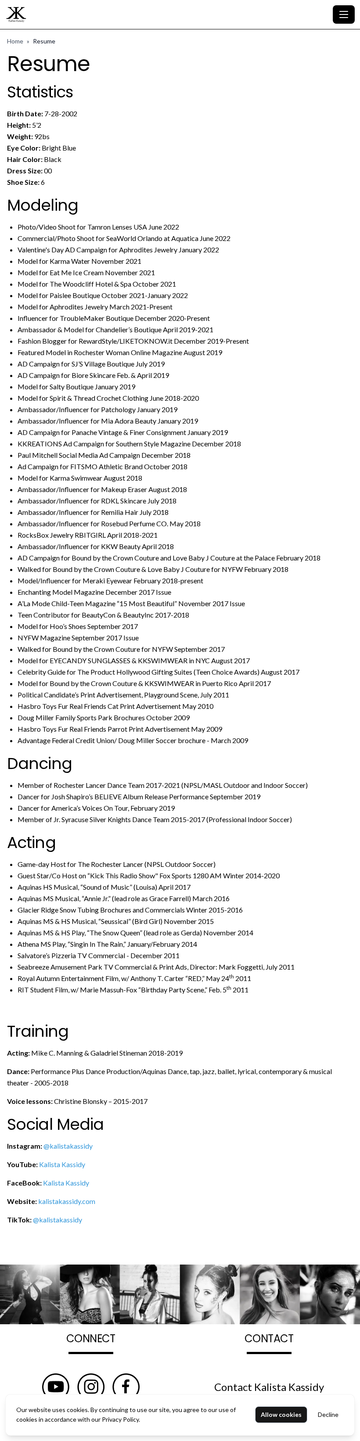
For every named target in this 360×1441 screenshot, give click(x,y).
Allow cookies (281, 1414)
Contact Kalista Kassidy (269, 1386)
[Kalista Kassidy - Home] (167, 14)
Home (15, 41)
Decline (328, 1414)
